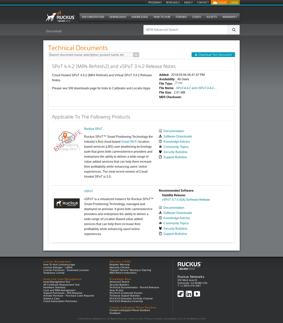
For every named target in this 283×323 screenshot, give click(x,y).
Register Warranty (120, 264)
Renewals (173, 2)
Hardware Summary (54, 287)
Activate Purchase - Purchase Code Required (68, 295)
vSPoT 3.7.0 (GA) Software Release (186, 199)
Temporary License (54, 273)
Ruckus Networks (191, 276)
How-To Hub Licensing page (59, 264)
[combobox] (185, 30)
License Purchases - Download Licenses (66, 270)
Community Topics (176, 146)
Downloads (118, 17)
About (188, 2)
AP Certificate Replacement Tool (61, 284)
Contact (203, 2)
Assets (212, 17)
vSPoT (88, 191)
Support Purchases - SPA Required (62, 293)
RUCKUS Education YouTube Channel (131, 298)
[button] (234, 30)
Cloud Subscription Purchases (60, 301)
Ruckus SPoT (93, 129)
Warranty (230, 17)
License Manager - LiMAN (57, 267)
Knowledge (140, 17)
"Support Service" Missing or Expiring (130, 270)
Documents (54, 31)
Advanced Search (119, 282)
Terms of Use (136, 319)
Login (234, 2)
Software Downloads (177, 136)
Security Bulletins (175, 152)
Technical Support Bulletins (125, 295)
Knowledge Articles (176, 141)
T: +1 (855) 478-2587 (189, 285)
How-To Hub (162, 17)
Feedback (115, 313)
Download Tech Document (215, 54)
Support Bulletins (175, 157)
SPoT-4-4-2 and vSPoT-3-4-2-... (196, 88)
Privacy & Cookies (153, 319)
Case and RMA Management (59, 290)
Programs (155, 2)
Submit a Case (51, 298)
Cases (196, 17)
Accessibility (170, 319)
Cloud (221, 2)
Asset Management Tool (56, 282)
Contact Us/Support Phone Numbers (130, 310)
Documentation (93, 17)
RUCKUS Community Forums (126, 293)
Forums (181, 17)
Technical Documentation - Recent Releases (134, 287)
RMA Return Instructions (123, 273)
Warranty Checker (120, 267)
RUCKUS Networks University (126, 301)
